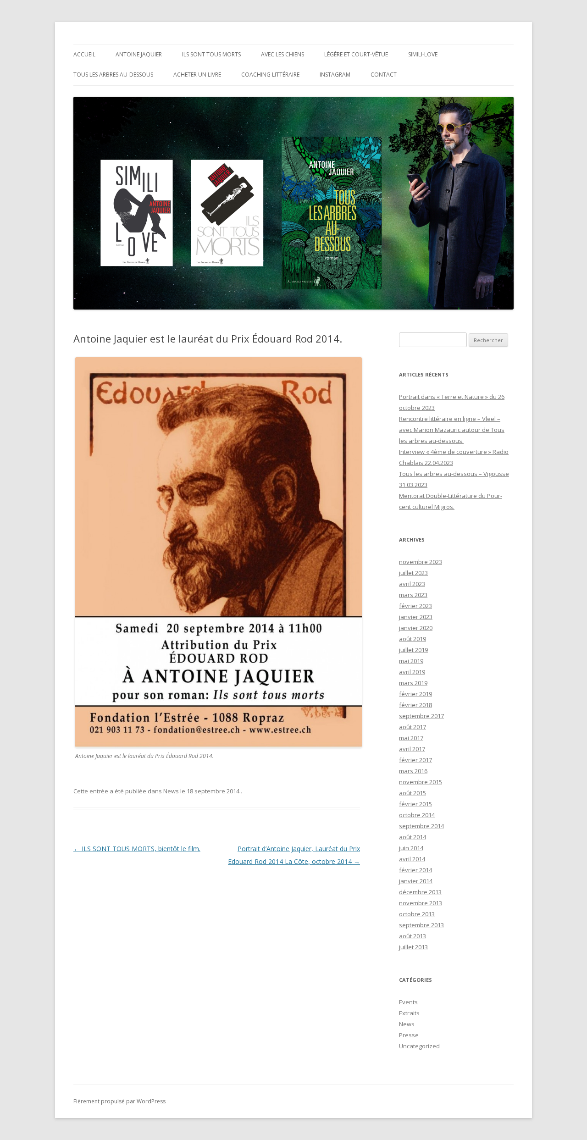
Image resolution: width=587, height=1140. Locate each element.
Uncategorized (419, 1046)
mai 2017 (411, 738)
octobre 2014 (417, 815)
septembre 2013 (421, 925)
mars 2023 (413, 595)
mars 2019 (413, 683)
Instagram (335, 74)
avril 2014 (412, 859)
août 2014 (412, 837)
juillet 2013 (413, 947)
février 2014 (415, 870)
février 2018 (415, 705)
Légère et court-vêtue (356, 54)
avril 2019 (412, 672)
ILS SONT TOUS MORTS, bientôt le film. (136, 848)
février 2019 (415, 694)
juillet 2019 (413, 650)
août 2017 (412, 727)
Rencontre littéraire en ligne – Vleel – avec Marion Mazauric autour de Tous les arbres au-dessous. (451, 430)
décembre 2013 (420, 892)
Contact (384, 74)
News (171, 791)
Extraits (409, 1013)
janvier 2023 (415, 617)
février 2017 (415, 760)
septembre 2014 (421, 826)
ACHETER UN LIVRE (197, 74)
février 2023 (415, 606)
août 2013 (412, 936)
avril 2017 (412, 749)
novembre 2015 (420, 782)
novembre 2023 (420, 562)
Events (408, 1002)
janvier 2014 (415, 881)
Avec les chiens (282, 54)
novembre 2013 (420, 903)
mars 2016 (413, 771)
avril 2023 (412, 584)
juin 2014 (411, 848)
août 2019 (412, 639)
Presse (409, 1035)
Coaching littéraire (270, 74)
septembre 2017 (421, 716)
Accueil (84, 54)
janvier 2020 (415, 628)
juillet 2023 (413, 573)
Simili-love (422, 54)
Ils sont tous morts (211, 54)
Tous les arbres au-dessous (113, 74)
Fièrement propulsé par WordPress (119, 1101)
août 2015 (412, 793)
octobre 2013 (417, 914)
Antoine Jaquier (139, 54)
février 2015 (415, 804)
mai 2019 (411, 661)
